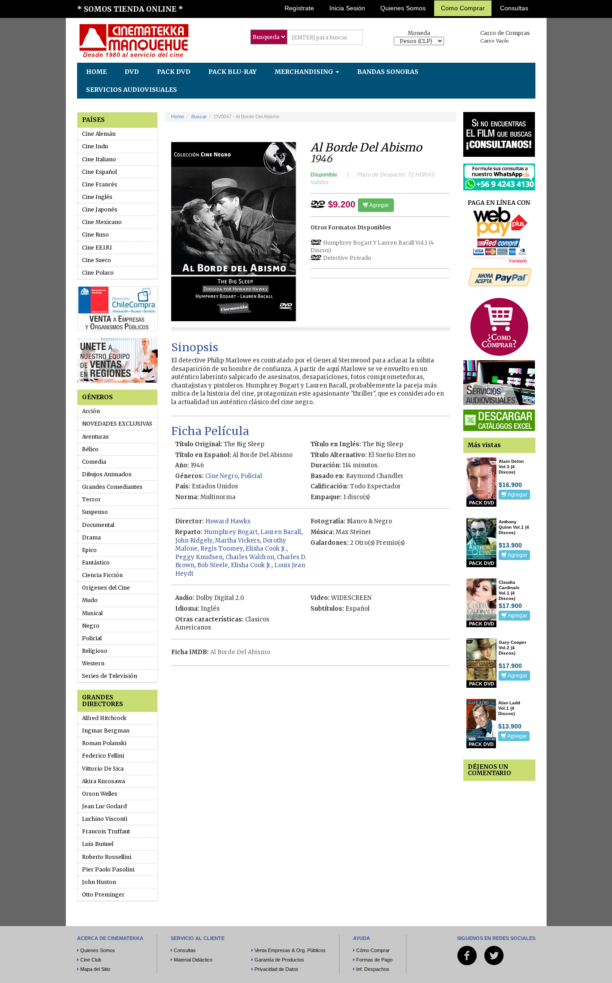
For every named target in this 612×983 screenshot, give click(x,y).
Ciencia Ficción (102, 575)
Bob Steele (212, 565)
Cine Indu (95, 146)
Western (93, 663)
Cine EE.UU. (97, 247)
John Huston (99, 882)
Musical (92, 613)
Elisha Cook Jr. (266, 548)
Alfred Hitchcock (104, 718)
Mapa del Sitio (95, 969)
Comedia (94, 461)
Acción (91, 411)
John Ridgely (193, 540)
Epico (89, 550)
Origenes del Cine (106, 587)
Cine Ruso (95, 234)
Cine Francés (99, 184)
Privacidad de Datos (276, 969)
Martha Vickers (237, 540)
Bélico (90, 449)
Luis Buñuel (97, 844)
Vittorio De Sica (103, 768)
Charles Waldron (249, 557)
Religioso (95, 650)
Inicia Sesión (347, 8)
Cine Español (99, 171)
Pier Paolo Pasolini (108, 869)
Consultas (514, 8)
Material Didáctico (193, 959)
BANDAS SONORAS (387, 72)
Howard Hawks (227, 521)
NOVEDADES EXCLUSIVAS (117, 423)
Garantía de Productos (279, 959)
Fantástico (96, 562)
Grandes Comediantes (112, 486)
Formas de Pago (374, 959)
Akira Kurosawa (103, 781)
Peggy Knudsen (199, 557)
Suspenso (95, 512)
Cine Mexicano (102, 222)
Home (177, 116)
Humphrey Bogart (231, 532)
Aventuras (95, 436)
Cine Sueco (96, 260)
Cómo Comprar (373, 950)
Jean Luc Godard (104, 806)
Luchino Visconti (104, 818)
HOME (96, 72)
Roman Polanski (104, 743)
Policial (92, 638)
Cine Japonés (99, 209)
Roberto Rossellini (106, 857)
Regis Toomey (221, 548)
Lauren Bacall (280, 532)
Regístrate (299, 8)
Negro (90, 625)
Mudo (90, 600)
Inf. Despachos (372, 969)
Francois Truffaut (106, 831)
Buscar (199, 116)
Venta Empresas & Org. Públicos (290, 950)
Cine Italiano (99, 159)
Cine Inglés (97, 197)
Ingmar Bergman (105, 730)
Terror (91, 499)
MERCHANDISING (305, 72)
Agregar (378, 205)
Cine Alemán (99, 133)
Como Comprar (463, 8)
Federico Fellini (103, 755)
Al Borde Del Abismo (240, 652)
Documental (98, 525)
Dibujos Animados (107, 474)
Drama (91, 537)
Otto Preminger (103, 894)
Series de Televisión (109, 676)
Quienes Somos (403, 8)
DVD (132, 72)
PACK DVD (173, 72)
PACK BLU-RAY (232, 72)
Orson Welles (99, 793)
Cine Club (90, 959)
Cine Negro (221, 476)
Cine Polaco (98, 272)
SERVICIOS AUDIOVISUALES (131, 90)
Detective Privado (347, 257)
